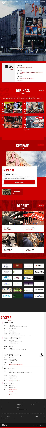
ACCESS (31, 1)
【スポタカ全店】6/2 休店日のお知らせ (26, 78)
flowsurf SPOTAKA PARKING (22, 409)
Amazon (10, 394)
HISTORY (32, 404)
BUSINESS (16, 1)
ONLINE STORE (42, 1)
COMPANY (21, 1)
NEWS (11, 1)
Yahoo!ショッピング (13, 392)
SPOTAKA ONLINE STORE (13, 389)
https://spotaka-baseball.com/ (14, 380)
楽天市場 (11, 391)
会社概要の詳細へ (19, 182)
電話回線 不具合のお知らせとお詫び (25, 67)
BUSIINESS (23, 402)
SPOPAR (18, 404)
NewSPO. (18, 407)
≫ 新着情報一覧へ (20, 80)
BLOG (44, 3)
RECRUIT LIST (5, 418)
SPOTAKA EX (19, 405)
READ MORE (41, 90)
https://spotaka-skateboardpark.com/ (15, 364)
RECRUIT (26, 1)
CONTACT (36, 1)
